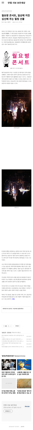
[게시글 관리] (11, 326)
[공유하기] (8, 326)
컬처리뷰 (9, 332)
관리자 (22, 426)
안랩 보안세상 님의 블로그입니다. (12, 407)
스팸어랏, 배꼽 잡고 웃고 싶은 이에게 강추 (11, 339)
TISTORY (17, 426)
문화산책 (4, 332)
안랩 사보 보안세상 (16, 2)
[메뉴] (3, 3)
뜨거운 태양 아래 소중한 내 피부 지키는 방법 (12, 341)
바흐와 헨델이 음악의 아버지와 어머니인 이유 (12, 346)
